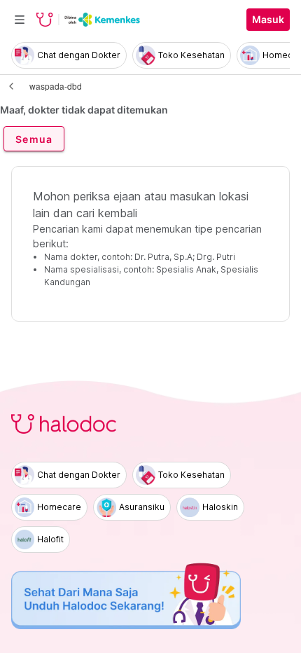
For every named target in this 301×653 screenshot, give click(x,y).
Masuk (268, 19)
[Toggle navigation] (19, 20)
